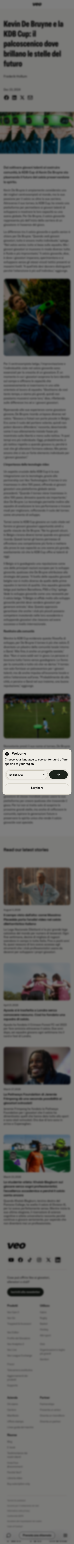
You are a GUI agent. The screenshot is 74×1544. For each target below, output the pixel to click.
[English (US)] (58, 774)
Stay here (37, 788)
